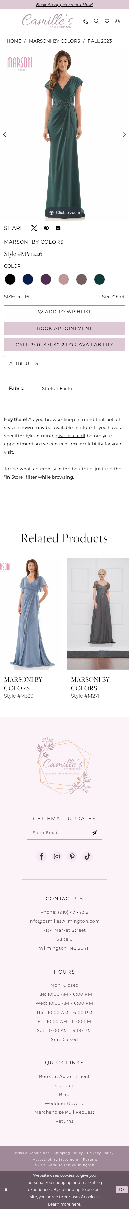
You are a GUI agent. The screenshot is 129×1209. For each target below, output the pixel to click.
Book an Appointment (64, 1076)
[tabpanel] (64, 135)
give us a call (70, 435)
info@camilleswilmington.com (64, 921)
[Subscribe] (94, 832)
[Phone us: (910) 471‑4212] (85, 21)
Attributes (23, 363)
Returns (64, 1121)
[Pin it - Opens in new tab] (46, 228)
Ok (122, 1189)
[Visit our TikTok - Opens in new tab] (87, 856)
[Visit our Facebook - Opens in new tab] (41, 856)
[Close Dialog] (5, 1189)
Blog (64, 1094)
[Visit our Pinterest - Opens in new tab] (72, 856)
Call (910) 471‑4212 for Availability (64, 345)
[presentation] (31, 614)
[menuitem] (11, 21)
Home (14, 41)
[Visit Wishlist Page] (107, 21)
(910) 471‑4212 (73, 912)
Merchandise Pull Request (64, 1112)
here (75, 1204)
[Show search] (96, 21)
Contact (64, 1085)
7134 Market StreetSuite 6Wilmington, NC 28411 (64, 939)
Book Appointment (64, 328)
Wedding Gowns (64, 1103)
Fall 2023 (100, 41)
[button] (11, 21)
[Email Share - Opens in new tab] (58, 228)
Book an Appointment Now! (64, 4)
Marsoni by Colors (54, 41)
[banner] (47, 21)
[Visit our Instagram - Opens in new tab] (57, 856)
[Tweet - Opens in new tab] (34, 228)
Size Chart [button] (113, 297)
